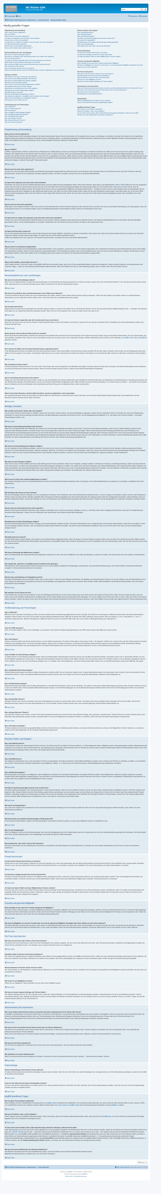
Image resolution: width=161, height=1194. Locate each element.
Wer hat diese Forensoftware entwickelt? (89, 109)
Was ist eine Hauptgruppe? (85, 44)
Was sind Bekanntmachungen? (14, 116)
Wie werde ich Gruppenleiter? (86, 40)
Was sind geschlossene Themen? (15, 120)
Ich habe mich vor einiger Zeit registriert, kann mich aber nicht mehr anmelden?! (29, 42)
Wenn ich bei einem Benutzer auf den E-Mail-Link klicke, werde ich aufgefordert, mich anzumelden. (35, 70)
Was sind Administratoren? (85, 32)
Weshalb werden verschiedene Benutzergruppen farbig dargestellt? (97, 42)
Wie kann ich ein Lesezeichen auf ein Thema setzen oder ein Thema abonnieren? (102, 90)
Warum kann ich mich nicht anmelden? (16, 40)
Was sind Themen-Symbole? (13, 122)
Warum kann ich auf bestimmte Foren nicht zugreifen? (21, 88)
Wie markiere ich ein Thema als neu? (16, 100)
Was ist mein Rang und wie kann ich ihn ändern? (19, 68)
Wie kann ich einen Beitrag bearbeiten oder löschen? (21, 78)
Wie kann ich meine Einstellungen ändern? (17, 54)
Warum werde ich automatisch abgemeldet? (18, 46)
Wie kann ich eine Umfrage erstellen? (16, 82)
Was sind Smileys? (10, 110)
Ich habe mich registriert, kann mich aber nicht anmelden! (22, 38)
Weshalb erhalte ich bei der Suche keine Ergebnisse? (93, 75)
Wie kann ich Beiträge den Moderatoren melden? (19, 94)
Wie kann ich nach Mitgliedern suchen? (89, 79)
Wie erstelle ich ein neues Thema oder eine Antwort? (21, 76)
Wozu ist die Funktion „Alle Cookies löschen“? (19, 48)
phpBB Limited (129, 338)
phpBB (69, 1171)
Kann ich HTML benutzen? (13, 108)
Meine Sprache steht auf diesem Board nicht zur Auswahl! (22, 62)
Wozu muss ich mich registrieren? (15, 32)
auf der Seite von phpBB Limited (68, 1105)
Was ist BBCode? (10, 106)
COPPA (122, 185)
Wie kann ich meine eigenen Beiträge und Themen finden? (95, 81)
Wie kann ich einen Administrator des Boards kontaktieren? (95, 115)
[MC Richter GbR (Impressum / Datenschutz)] (15, 8)
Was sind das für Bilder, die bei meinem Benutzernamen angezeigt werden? (28, 64)
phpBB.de (143, 338)
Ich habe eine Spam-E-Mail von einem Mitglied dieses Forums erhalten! (98, 56)
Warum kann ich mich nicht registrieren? (17, 36)
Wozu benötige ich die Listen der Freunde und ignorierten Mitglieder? (98, 63)
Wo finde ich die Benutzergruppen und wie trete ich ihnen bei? (96, 38)
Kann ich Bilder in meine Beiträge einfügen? (18, 112)
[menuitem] (18, 16)
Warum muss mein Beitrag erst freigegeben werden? (21, 98)
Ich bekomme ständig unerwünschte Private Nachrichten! (94, 54)
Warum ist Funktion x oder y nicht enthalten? (91, 111)
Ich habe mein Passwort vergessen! (16, 44)
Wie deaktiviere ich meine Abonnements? (89, 94)
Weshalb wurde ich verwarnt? (14, 92)
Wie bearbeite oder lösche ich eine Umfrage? (18, 86)
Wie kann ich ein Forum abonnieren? (88, 92)
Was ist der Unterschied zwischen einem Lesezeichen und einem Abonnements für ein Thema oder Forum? (110, 88)
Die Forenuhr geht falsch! (12, 58)
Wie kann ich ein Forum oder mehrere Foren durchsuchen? (95, 73)
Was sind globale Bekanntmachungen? (16, 114)
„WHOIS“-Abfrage (18, 1132)
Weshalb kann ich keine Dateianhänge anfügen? (19, 90)
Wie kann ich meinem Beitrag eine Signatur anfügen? (21, 80)
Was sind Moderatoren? (84, 34)
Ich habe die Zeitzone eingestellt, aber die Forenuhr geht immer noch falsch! (28, 60)
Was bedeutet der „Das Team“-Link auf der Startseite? (93, 46)
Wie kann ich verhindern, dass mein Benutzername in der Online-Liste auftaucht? (29, 56)
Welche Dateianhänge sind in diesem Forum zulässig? (93, 100)
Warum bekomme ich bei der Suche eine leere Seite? (93, 77)
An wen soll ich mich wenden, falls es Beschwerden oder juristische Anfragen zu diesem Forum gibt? (107, 113)
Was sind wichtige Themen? (13, 118)
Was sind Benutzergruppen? (86, 36)
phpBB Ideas (107, 1116)
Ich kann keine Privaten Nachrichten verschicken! (92, 52)
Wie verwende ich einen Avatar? (14, 66)
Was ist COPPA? (10, 34)
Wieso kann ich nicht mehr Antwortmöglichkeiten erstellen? (22, 84)
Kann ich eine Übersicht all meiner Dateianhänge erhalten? (95, 102)
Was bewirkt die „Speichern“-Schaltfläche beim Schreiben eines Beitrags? (27, 96)
